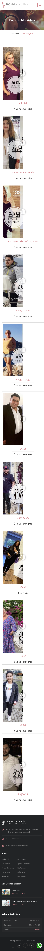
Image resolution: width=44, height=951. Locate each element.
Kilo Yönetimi (6, 863)
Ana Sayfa (15, 33)
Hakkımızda (5, 859)
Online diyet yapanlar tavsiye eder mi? (24, 901)
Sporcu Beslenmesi (8, 868)
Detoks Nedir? (16, 891)
